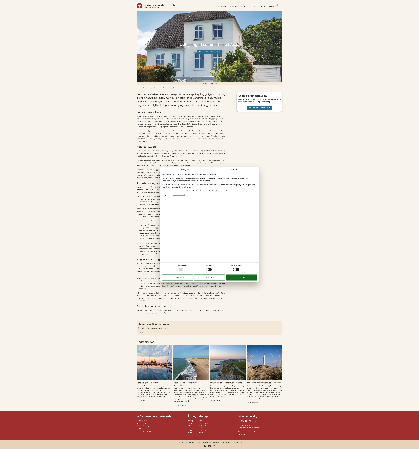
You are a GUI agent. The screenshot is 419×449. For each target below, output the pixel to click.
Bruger (281, 6)
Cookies (177, 442)
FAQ (222, 442)
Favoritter (277, 5)
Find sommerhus (221, 6)
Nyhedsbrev (207, 442)
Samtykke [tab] (185, 170)
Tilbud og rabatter (238, 442)
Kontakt (185, 442)
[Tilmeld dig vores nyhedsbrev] (214, 446)
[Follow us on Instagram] (209, 446)
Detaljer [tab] (234, 170)
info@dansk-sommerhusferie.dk (249, 428)
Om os (227, 442)
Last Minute (251, 6)
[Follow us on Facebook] (205, 446)
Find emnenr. (233, 6)
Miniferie (242, 6)
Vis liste (141, 332)
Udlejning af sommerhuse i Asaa (150, 328)
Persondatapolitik (195, 442)
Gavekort (271, 6)
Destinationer (261, 6)
